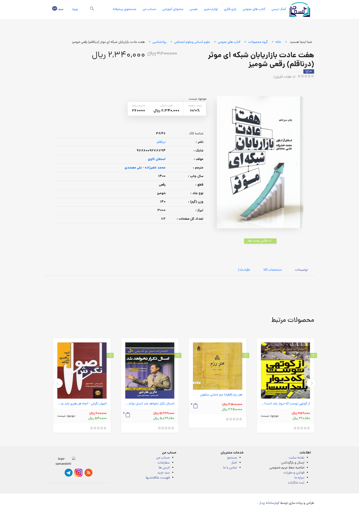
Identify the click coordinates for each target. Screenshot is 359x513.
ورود (75, 9)
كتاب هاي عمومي (254, 9)
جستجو (232, 457)
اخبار (234, 462)
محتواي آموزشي (172, 9)
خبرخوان (88, 473)
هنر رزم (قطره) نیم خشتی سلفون (221, 395)
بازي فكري (230, 9)
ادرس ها (164, 467)
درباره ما (299, 477)
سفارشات (163, 462)
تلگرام (69, 473)
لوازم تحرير (211, 9)
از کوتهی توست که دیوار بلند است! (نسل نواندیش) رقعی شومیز (285, 404)
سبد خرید (163, 472)
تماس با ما (230, 467)
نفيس (193, 9)
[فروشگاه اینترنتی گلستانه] (299, 9)
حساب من (149, 9)
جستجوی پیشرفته (124, 9)
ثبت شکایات (296, 482)
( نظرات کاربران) (284, 76)
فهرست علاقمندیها (158, 477)
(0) (244, 270)
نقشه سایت (296, 457)
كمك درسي (279, 9)
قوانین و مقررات (293, 472)
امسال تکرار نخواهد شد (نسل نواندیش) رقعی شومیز (150, 404)
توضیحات (301, 270)
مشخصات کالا (272, 270)
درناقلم (161, 142)
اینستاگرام (78, 473)
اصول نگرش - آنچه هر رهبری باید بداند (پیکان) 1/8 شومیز (82, 404)
